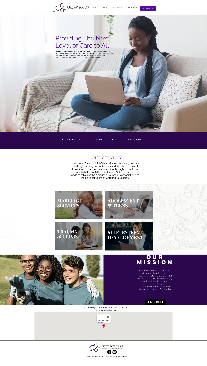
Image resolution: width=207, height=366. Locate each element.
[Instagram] (114, 352)
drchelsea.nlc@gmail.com (105, 310)
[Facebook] (109, 352)
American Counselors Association (115, 174)
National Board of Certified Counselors (107, 177)
